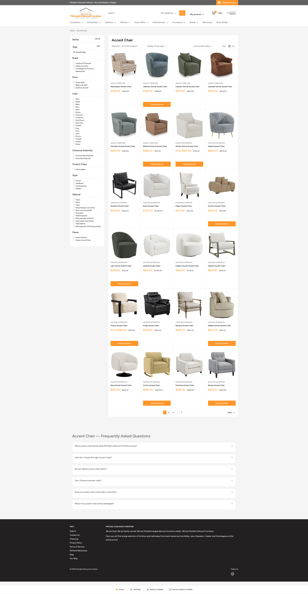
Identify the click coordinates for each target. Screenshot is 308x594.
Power (75, 232)
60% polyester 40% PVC (84, 218)
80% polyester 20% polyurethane (88, 226)
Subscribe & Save (229, 2)
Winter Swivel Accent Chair (187, 146)
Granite (78, 126)
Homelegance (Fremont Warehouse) (84, 70)
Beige (77, 102)
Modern (78, 189)
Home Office (140, 22)
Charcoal (78, 115)
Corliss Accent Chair (151, 385)
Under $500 (80, 83)
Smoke (78, 142)
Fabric (77, 200)
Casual (78, 181)
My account (196, 14)
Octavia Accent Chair (217, 206)
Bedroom (109, 22)
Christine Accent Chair (185, 385)
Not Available (80, 169)
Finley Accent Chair (151, 326)
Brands (193, 22)
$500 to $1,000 (81, 85)
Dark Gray (79, 123)
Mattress (124, 22)
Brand (75, 58)
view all (97, 39)
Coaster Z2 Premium (83, 63)
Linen (77, 134)
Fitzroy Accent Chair (119, 326)
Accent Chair (80, 52)
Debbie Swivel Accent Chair (219, 326)
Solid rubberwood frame (84, 221)
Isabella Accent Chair (151, 266)
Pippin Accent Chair (184, 206)
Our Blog (73, 558)
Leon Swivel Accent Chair (121, 266)
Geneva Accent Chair (216, 266)
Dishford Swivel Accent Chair (155, 146)
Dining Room (92, 22)
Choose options (156, 104)
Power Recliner (81, 237)
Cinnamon (79, 118)
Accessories (177, 22)
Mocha (78, 136)
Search (73, 531)
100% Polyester (81, 216)
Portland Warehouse (78, 550)
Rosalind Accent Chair (120, 206)
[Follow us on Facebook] (232, 574)
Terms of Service (77, 547)
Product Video (79, 164)
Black (77, 104)
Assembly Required (82, 158)
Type (74, 47)
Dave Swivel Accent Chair (121, 385)
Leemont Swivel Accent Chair (155, 86)
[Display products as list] (233, 46)
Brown (77, 112)
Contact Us (75, 535)
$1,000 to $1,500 (81, 88)
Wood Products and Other (85, 208)
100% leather (80, 224)
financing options (94, 486)
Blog (72, 554)
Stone (77, 144)
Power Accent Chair (83, 240)
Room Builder (222, 22)
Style (74, 175)
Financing (74, 539)
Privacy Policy (76, 543)
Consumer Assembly (82, 150)
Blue (77, 107)
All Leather (79, 213)
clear (98, 46)
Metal (77, 202)
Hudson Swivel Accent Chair (187, 266)
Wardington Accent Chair (121, 86)
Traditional (79, 183)
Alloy (77, 99)
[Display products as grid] (229, 46)
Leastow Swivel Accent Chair (187, 86)
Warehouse (207, 22)
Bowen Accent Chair (216, 385)
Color (75, 93)
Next (230, 412)
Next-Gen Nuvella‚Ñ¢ (83, 210)
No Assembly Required (84, 156)
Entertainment (159, 22)
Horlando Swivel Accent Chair (123, 146)
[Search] (182, 13)
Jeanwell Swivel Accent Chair (220, 86)
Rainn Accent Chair (151, 206)
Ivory (77, 131)
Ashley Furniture (81, 66)
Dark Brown (79, 120)
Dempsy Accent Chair (184, 326)
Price (75, 77)
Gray (77, 128)
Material (76, 194)
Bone (77, 110)
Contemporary (81, 186)
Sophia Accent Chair (216, 146)
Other (77, 205)
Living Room (75, 22)
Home (72, 31)
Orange (78, 139)
